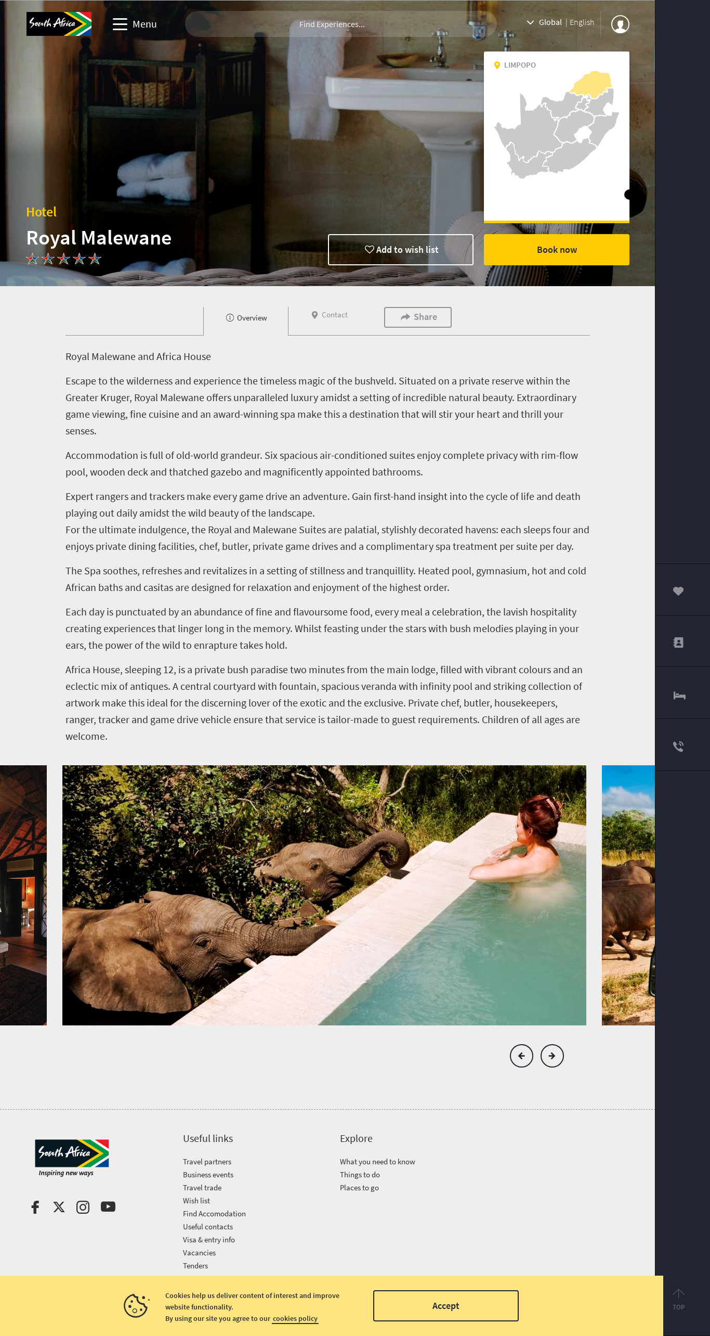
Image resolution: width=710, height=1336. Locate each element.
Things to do (360, 1174)
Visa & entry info (209, 1239)
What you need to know (377, 1161)
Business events (208, 1174)
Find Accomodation (214, 1213)
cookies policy (295, 1318)
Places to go (359, 1187)
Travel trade (202, 1187)
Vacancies (199, 1252)
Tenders (195, 1265)
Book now (557, 249)
